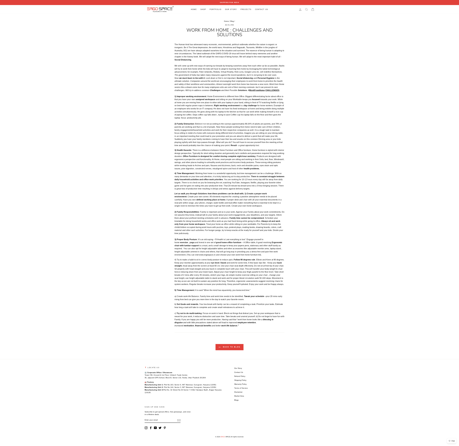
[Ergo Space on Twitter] (160, 427)
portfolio (215, 9)
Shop (203, 9)
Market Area (239, 396)
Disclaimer (238, 392)
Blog (232, 21)
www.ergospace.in (207, 255)
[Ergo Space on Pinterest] (164, 427)
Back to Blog (231, 347)
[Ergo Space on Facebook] (150, 427)
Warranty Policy (240, 384)
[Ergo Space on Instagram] (146, 427)
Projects (246, 9)
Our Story (231, 9)
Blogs (236, 400)
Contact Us (261, 9)
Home (194, 9)
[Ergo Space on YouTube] (155, 427)
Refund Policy (239, 376)
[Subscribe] (178, 420)
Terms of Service (241, 388)
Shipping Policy (240, 380)
